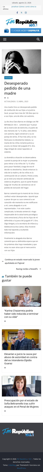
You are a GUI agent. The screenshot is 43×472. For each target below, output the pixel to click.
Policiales (8, 78)
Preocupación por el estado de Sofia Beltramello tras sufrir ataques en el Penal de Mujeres (21, 403)
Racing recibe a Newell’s (27, 269)
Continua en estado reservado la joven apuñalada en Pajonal (22, 261)
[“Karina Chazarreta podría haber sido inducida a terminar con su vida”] (21, 287)
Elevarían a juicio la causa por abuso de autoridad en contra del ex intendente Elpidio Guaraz (20, 358)
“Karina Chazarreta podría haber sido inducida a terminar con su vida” (21, 313)
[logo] (18, 429)
